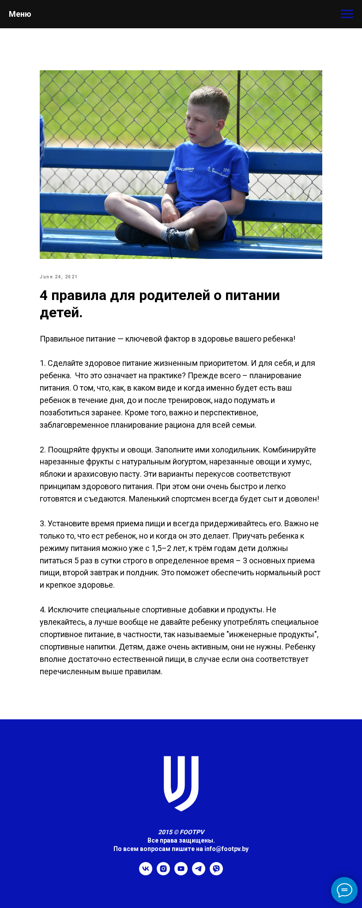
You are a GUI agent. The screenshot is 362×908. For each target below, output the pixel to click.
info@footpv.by (226, 848)
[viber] (216, 873)
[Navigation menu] (347, 14)
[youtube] (181, 873)
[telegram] (198, 873)
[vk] (145, 873)
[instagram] (163, 873)
